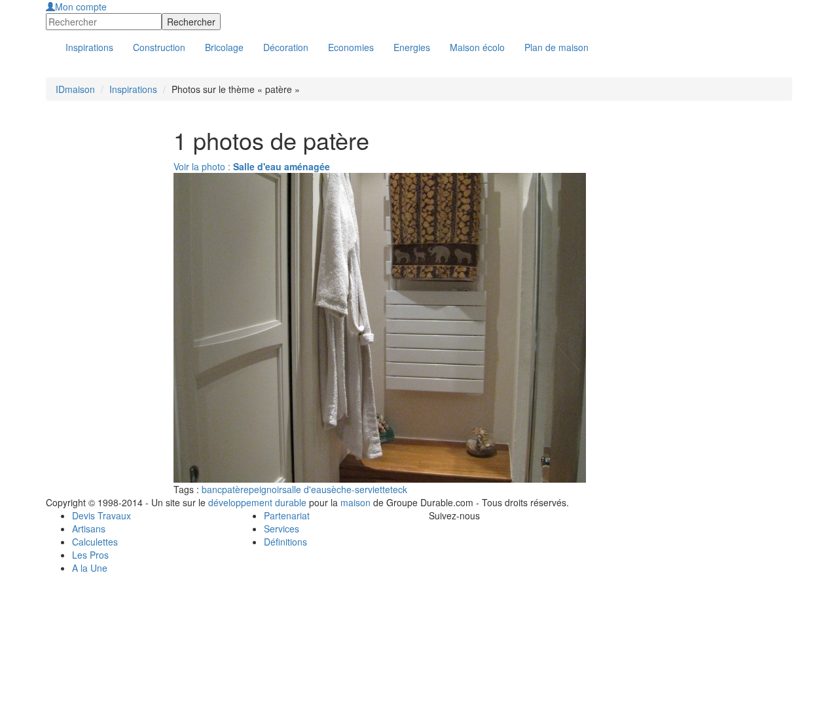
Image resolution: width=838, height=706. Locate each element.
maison (355, 502)
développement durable (257, 502)
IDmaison (75, 89)
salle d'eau (304, 489)
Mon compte (81, 6)
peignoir (265, 489)
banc (212, 489)
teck (398, 489)
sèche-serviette (358, 489)
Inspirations (133, 89)
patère (235, 489)
